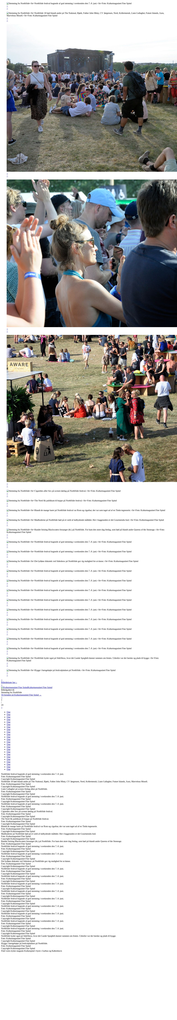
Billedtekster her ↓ (9, 682)
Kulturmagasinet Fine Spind (40, 687)
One (8, 712)
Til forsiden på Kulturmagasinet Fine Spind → (21, 695)
